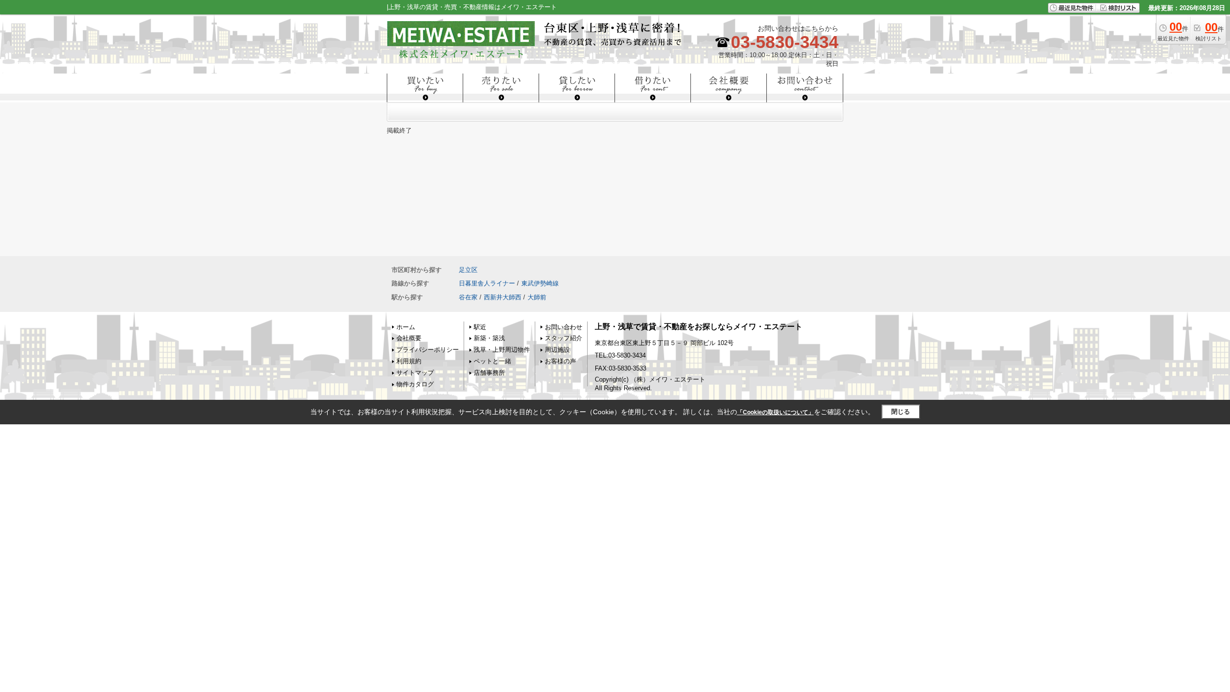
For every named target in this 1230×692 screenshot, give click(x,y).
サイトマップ (415, 372)
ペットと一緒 (492, 361)
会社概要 (408, 338)
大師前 (537, 297)
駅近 (480, 327)
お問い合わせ (563, 327)
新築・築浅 (489, 338)
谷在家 (468, 297)
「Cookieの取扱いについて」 (775, 412)
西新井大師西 (502, 297)
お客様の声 (560, 361)
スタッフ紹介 (563, 338)
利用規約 (408, 361)
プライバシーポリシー (427, 349)
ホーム (405, 327)
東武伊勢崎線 (540, 283)
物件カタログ (415, 384)
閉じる (900, 411)
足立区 (468, 269)
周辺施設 (557, 349)
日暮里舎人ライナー (487, 283)
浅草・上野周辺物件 (502, 349)
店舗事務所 (489, 372)
